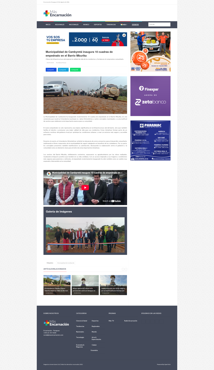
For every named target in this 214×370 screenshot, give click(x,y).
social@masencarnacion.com (53, 335)
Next (118, 235)
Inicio (48, 24)
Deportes (98, 24)
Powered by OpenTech (164, 364)
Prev (52, 235)
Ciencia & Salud (81, 321)
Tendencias (111, 24)
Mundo (86, 24)
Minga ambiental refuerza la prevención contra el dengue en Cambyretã (56, 291)
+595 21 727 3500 (49, 333)
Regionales (59, 24)
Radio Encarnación (130, 321)
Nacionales (73, 24)
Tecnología (80, 337)
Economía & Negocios (80, 346)
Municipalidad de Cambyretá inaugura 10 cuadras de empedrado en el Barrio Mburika (79, 53)
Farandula (94, 350)
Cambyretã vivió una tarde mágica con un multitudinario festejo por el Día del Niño (85, 291)
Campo (94, 345)
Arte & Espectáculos (96, 338)
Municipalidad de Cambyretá (65, 263)
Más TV (111, 321)
